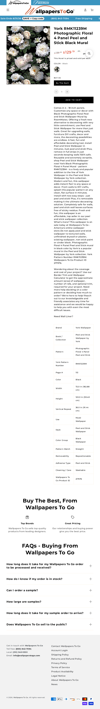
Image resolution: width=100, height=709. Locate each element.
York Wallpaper (83, 328)
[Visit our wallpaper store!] (19, 4)
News (54, 684)
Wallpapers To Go (20, 697)
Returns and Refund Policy (66, 659)
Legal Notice (58, 676)
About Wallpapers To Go (64, 680)
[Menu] (8, 10)
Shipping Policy (60, 654)
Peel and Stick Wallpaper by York (83, 338)
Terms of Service (60, 667)
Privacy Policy (59, 663)
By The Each (63, 83)
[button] (89, 53)
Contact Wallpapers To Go (65, 646)
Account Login (59, 650)
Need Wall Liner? (63, 316)
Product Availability (62, 671)
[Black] (57, 69)
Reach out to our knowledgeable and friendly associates (72, 298)
